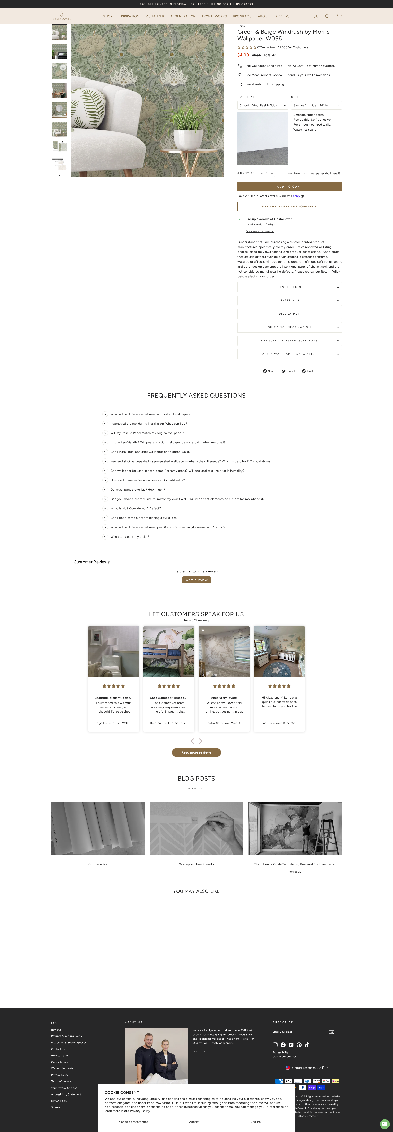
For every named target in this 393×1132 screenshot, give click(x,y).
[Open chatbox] (385, 1124)
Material (246, 96)
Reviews (282, 16)
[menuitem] (107, 16)
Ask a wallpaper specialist (289, 353)
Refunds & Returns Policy (66, 1036)
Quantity (246, 173)
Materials (289, 300)
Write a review (196, 580)
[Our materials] (98, 828)
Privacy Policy (140, 1111)
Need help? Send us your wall (289, 206)
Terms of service (61, 1081)
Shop (107, 16)
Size (295, 96)
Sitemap (56, 1107)
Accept (194, 1122)
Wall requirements (62, 1068)
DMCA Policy (59, 1100)
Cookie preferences (285, 1056)
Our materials (98, 864)
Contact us (58, 1049)
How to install (59, 1055)
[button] (328, 16)
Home (241, 25)
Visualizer (155, 16)
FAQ (54, 1023)
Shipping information (289, 327)
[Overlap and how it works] (197, 828)
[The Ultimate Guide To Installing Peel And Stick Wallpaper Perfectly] (295, 828)
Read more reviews (196, 752)
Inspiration (129, 16)
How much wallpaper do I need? (317, 173)
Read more (199, 1051)
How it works (214, 16)
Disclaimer (289, 313)
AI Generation (183, 16)
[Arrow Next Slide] (59, 173)
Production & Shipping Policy (69, 1042)
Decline (255, 1122)
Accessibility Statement (66, 1094)
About (263, 16)
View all (196, 788)
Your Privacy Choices (64, 1087)
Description (290, 287)
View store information (260, 231)
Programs (242, 16)
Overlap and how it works (197, 864)
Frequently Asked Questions (289, 340)
